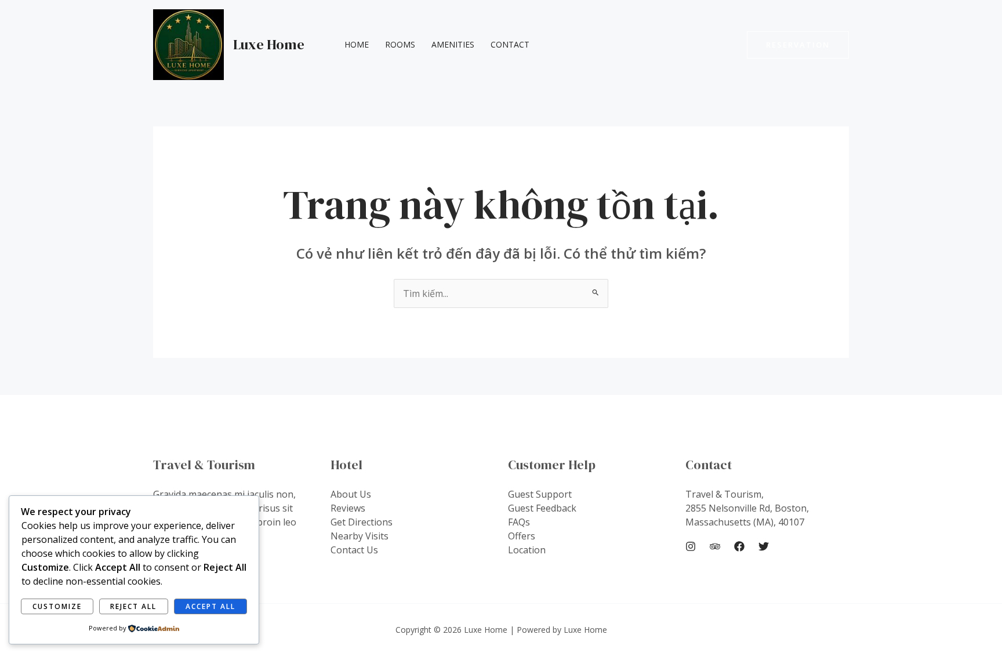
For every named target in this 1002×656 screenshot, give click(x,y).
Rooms (400, 44)
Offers (521, 536)
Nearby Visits (360, 536)
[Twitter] (763, 546)
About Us (351, 494)
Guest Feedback (542, 508)
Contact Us (354, 549)
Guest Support (540, 494)
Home (356, 44)
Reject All (133, 606)
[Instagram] (690, 546)
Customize (57, 606)
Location (527, 549)
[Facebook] (739, 546)
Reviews (348, 508)
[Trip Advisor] (715, 546)
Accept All (210, 606)
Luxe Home (268, 44)
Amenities (452, 44)
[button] (798, 45)
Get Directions (362, 522)
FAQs (519, 522)
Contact (510, 44)
